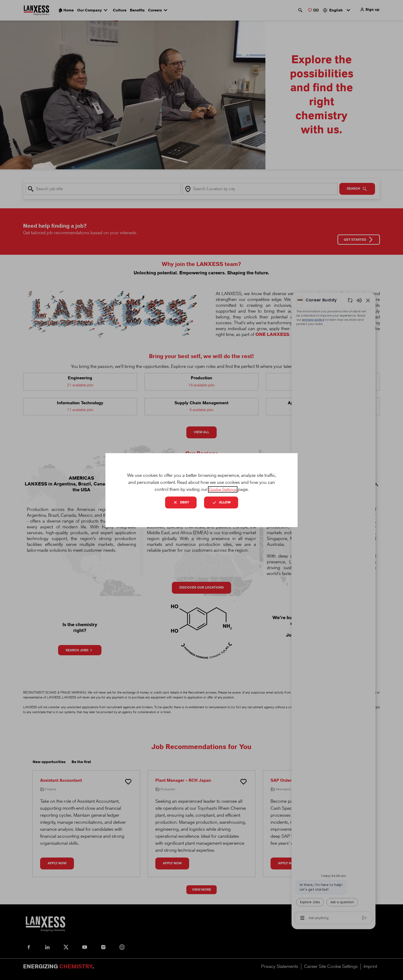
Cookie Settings (223, 489)
